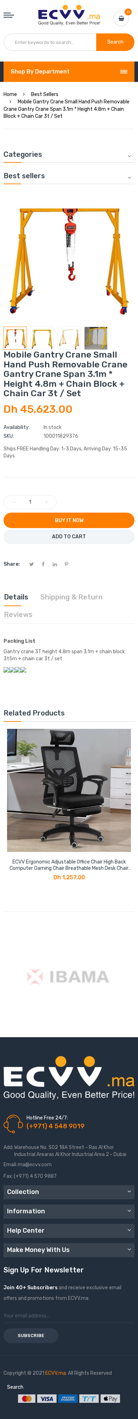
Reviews (18, 614)
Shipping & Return (71, 597)
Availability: (17, 427)
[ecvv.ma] (69, 11)
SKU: (9, 436)
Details (16, 597)
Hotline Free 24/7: (47, 1118)
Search (15, 1387)
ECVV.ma (55, 1373)
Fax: (8, 1176)
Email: (10, 1165)
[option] (15, 338)
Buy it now (69, 521)
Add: (8, 1147)
